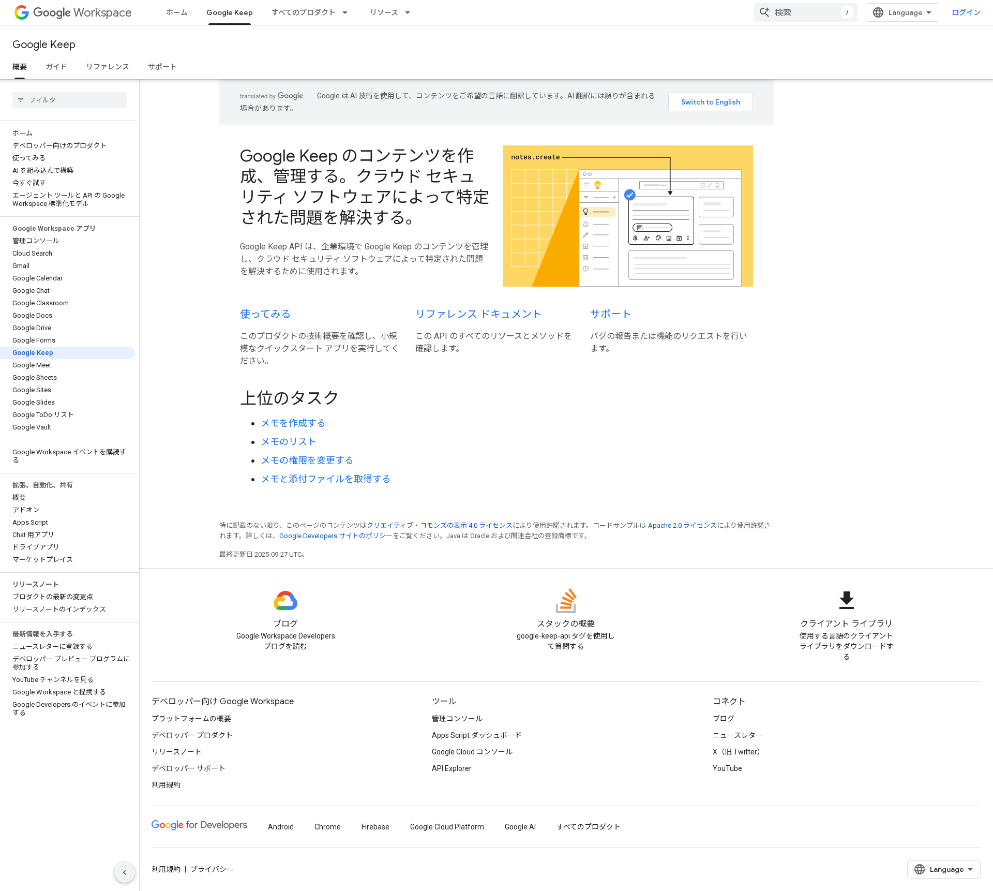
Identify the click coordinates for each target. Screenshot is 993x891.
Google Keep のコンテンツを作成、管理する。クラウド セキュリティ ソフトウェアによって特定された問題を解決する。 (364, 186)
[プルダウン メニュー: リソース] (410, 12)
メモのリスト (289, 441)
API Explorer (452, 768)
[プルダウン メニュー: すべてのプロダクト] (348, 12)
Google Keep (229, 12)
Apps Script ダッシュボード (477, 735)
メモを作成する (293, 423)
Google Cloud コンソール (472, 752)
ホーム (177, 12)
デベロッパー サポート (188, 768)
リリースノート (177, 752)
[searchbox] (69, 100)
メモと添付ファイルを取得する (326, 478)
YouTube (727, 768)
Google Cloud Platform (447, 827)
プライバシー (212, 869)
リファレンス (107, 66)
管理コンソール (457, 719)
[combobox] (805, 12)
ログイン (966, 12)
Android (281, 827)
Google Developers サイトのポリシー (336, 536)
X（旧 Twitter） (738, 752)
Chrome (327, 827)
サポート (162, 66)
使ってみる (265, 314)
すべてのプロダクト (304, 12)
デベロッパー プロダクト (192, 735)
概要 (19, 66)
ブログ (723, 719)
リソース (384, 12)
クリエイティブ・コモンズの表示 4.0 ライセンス (440, 525)
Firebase (375, 827)
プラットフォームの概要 (191, 719)
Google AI (520, 827)
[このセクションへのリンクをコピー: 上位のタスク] (353, 399)
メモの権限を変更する (307, 460)
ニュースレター (738, 735)
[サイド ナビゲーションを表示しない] (124, 872)
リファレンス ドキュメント (478, 314)
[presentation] (496, 398)
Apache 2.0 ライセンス (682, 525)
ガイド (56, 66)
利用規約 (166, 785)
